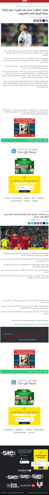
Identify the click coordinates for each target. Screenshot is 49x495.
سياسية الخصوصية (39, 492)
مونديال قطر (26, 201)
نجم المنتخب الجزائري (16, 201)
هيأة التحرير (46, 492)
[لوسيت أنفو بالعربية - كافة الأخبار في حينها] (24, 1)
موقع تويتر (34, 201)
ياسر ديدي (39, 17)
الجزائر (33, 198)
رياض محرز (7, 198)
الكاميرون (26, 198)
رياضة (42, 6)
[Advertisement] (24, 98)
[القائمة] (46, 1)
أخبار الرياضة (40, 198)
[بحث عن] (2, 1)
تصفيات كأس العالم (17, 198)
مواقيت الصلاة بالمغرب (31, 492)
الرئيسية (45, 6)
